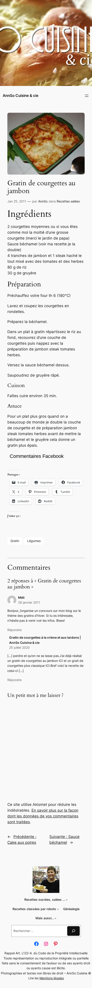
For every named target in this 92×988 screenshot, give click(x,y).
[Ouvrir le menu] (86, 95)
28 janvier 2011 (29, 602)
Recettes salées (68, 201)
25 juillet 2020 (19, 647)
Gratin (14, 541)
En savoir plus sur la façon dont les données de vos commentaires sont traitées (42, 816)
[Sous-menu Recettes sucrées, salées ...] (67, 900)
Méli (21, 597)
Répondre (14, 630)
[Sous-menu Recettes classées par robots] (58, 909)
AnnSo (43, 201)
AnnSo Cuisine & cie (20, 95)
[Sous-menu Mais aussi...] (55, 918)
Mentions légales (52, 978)
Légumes (34, 541)
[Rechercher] (73, 931)
